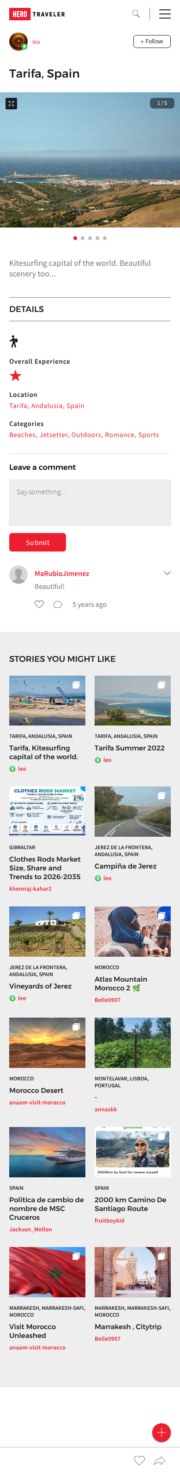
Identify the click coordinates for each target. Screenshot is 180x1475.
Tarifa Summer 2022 (130, 747)
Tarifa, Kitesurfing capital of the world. (43, 752)
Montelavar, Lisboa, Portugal (122, 1082)
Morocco (107, 967)
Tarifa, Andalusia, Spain (46, 406)
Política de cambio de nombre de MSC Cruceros (46, 1208)
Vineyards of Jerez (40, 986)
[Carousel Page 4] (97, 238)
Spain (16, 1188)
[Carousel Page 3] (90, 238)
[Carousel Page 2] (82, 238)
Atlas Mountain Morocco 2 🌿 (121, 983)
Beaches (22, 435)
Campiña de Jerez (125, 866)
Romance (120, 435)
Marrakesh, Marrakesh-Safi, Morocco (47, 1312)
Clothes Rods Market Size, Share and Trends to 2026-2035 (45, 868)
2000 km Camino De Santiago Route (130, 1204)
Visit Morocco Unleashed (32, 1331)
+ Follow (152, 41)
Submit (37, 542)
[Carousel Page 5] (105, 238)
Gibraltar (22, 847)
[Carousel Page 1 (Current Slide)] (75, 238)
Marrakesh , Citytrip (128, 1326)
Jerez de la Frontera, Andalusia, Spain (124, 851)
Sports (148, 435)
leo (36, 42)
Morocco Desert (36, 1090)
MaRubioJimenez (62, 573)
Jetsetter (54, 435)
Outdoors (87, 435)
